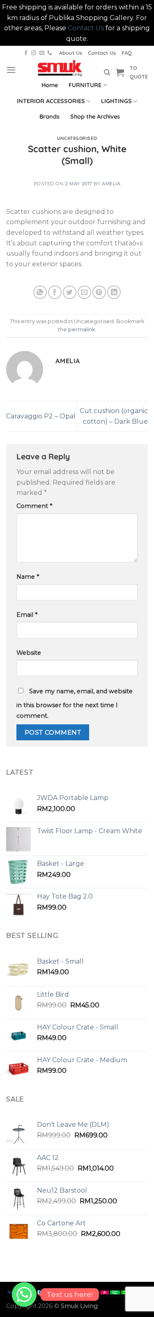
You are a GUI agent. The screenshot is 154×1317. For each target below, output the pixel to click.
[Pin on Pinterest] (99, 292)
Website (28, 652)
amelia (111, 184)
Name (27, 576)
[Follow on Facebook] (25, 53)
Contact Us (86, 28)
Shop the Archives (95, 116)
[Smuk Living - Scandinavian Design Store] (59, 68)
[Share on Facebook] (55, 292)
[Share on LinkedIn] (114, 292)
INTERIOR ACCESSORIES (51, 101)
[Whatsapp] (24, 1294)
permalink (81, 329)
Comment (34, 506)
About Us (70, 52)
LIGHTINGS (116, 101)
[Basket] (120, 72)
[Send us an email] (41, 53)
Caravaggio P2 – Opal (41, 416)
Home (49, 85)
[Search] (107, 72)
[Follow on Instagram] (33, 53)
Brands (49, 116)
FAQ (127, 52)
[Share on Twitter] (69, 292)
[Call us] (49, 53)
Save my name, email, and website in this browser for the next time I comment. (74, 703)
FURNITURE (85, 85)
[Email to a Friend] (84, 292)
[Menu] (11, 70)
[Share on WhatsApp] (40, 292)
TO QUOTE (139, 72)
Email (26, 614)
